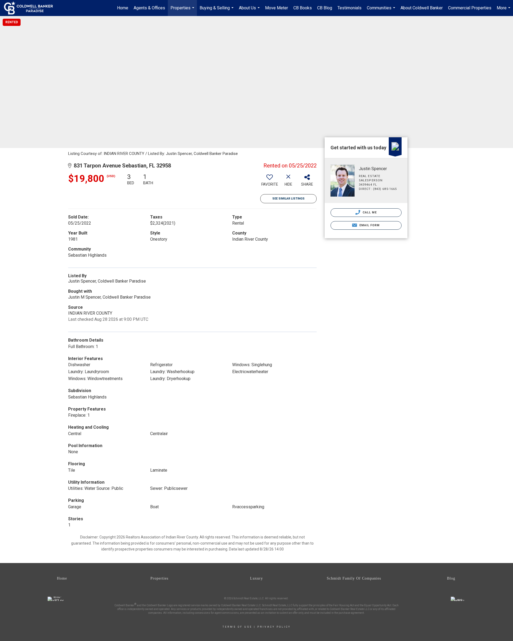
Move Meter (276, 7)
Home (122, 7)
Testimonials (349, 7)
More (504, 10)
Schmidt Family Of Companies (354, 578)
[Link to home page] (31, 8)
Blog (451, 578)
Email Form (369, 225)
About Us (250, 10)
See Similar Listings (288, 198)
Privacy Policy (274, 627)
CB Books (302, 7)
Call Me (369, 212)
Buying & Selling (217, 10)
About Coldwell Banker (422, 7)
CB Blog (324, 7)
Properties (183, 10)
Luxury (256, 578)
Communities (382, 10)
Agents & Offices (149, 7)
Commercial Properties (469, 7)
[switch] (269, 182)
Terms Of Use (237, 627)
